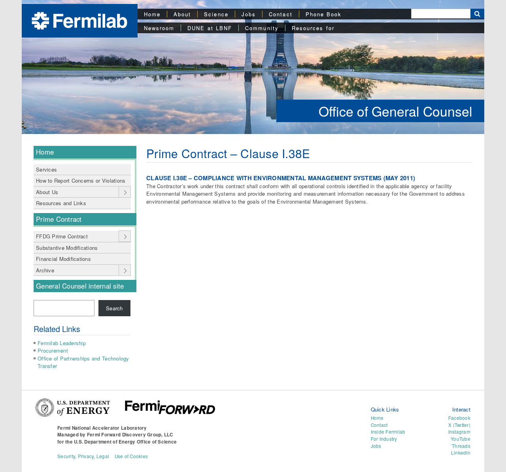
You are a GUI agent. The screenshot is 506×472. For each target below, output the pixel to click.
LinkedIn (460, 452)
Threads (461, 446)
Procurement (53, 350)
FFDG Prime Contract (62, 236)
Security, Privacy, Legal (83, 456)
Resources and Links (61, 203)
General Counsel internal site (80, 286)
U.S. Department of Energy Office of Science (125, 441)
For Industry (384, 439)
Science (216, 14)
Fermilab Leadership (62, 343)
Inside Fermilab (388, 432)
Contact (281, 14)
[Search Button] (477, 14)
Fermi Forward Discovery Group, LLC (130, 434)
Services (46, 169)
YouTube (460, 439)
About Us (47, 192)
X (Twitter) (459, 425)
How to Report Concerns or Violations (80, 180)
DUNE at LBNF (209, 28)
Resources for (313, 28)
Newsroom (159, 28)
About (182, 14)
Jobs (249, 14)
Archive (45, 270)
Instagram (459, 432)
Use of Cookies (131, 456)
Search (114, 308)
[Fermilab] (79, 20)
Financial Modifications (63, 258)
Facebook (459, 418)
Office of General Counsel (395, 111)
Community (262, 28)
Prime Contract (59, 219)
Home (152, 14)
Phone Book (324, 14)
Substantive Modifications (67, 247)
